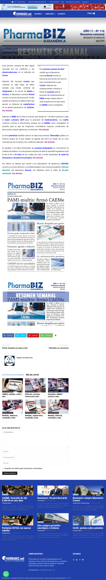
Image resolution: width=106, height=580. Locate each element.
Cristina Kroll (41, 500)
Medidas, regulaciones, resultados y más (34, 416)
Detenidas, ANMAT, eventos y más (55, 395)
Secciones (37, 14)
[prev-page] (3, 422)
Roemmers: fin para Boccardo (52, 498)
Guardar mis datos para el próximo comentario (23, 468)
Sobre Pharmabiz (54, 2)
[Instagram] (88, 12)
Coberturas (49, 14)
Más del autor (32, 375)
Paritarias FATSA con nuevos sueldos (16, 529)
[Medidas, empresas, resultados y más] (12, 407)
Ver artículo (7, 111)
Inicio (3, 21)
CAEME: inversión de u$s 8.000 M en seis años (14, 499)
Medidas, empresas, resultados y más (10, 416)
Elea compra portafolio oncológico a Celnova (48, 526)
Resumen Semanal (12, 21)
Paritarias (5, 524)
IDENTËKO (68, 578)
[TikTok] (92, 12)
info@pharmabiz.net (47, 570)
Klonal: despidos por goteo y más (15, 348)
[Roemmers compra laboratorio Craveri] (88, 490)
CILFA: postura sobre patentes (88, 528)
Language (85, 2)
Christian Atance (6, 503)
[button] (6, 574)
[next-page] (7, 422)
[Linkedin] (90, 12)
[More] (55, 335)
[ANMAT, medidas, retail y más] (12, 385)
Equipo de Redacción (11, 54)
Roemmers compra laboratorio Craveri (88, 499)
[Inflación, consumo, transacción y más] (35, 385)
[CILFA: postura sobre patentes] (88, 521)
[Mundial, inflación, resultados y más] (58, 407)
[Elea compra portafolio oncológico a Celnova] (53, 518)
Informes (75, 494)
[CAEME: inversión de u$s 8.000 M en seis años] (17, 490)
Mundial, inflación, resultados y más (55, 416)
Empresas (5, 494)
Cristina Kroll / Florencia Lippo (81, 503)
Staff (62, 2)
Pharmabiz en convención (59, 348)
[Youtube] (94, 12)
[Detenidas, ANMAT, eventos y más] (58, 385)
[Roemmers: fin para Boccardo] (53, 490)
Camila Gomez (6, 533)
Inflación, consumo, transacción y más (32, 395)
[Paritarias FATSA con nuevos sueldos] (17, 521)
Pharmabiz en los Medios (73, 2)
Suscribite (61, 14)
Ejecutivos (40, 494)
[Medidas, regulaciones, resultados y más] (35, 407)
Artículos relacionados (13, 375)
